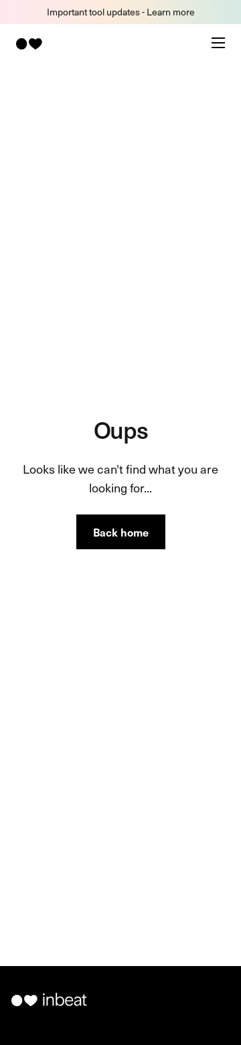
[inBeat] (28, 44)
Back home (121, 532)
